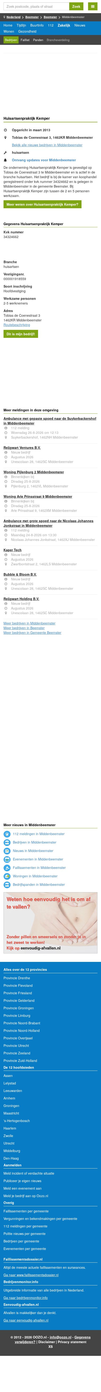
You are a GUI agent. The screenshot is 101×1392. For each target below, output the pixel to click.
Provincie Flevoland (18, 985)
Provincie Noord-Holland (22, 1030)
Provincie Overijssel (18, 1038)
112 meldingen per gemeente (25, 1226)
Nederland (13, 17)
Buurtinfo (37, 25)
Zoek (76, 6)
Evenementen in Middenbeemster (37, 859)
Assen (8, 1075)
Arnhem (9, 1098)
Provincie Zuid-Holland (20, 1060)
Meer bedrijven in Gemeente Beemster (32, 632)
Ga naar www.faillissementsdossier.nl (31, 1274)
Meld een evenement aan (23, 1188)
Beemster (32, 17)
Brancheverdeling (58, 40)
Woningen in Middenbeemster (35, 876)
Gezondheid (27, 31)
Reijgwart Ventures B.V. (22, 447)
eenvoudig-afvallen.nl (41, 948)
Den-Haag (11, 1158)
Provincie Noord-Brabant (22, 1023)
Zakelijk (64, 25)
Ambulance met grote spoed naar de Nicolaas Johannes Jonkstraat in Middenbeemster (48, 523)
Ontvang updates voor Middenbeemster (44, 160)
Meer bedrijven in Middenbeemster (29, 623)
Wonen (9, 31)
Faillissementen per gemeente (26, 1211)
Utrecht (9, 1143)
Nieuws (79, 25)
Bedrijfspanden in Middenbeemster (38, 884)
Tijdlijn (21, 25)
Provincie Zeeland (17, 1053)
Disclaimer (46, 1341)
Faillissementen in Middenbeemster (39, 867)
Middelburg (12, 1150)
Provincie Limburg (17, 1015)
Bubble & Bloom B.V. (20, 574)
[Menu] (92, 6)
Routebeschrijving (17, 324)
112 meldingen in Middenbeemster (38, 833)
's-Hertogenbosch (17, 1120)
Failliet (25, 40)
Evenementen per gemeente (25, 1248)
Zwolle (8, 1135)
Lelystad (10, 1083)
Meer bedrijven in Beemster (24, 627)
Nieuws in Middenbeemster (32, 850)
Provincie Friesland (18, 993)
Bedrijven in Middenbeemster (34, 842)
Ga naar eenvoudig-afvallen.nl (26, 1320)
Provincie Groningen (19, 1008)
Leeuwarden (13, 1090)
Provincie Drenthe (17, 978)
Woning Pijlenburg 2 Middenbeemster (34, 472)
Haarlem (10, 1128)
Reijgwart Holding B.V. (21, 598)
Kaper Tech (13, 550)
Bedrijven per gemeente (21, 1241)
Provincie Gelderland (19, 1000)
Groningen (11, 1105)
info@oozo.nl (60, 1337)
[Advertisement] (50, 85)
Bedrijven (11, 40)
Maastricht (11, 1113)
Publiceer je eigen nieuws (22, 1180)
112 (51, 25)
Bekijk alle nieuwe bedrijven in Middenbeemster (47, 145)
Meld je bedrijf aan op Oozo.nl (26, 1195)
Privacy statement (72, 1341)
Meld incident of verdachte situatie (29, 1173)
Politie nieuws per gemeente (25, 1233)
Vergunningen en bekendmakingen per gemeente (40, 1218)
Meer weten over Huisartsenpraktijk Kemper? (42, 204)
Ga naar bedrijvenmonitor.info (26, 1297)
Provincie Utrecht (16, 1045)
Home (8, 25)
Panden (38, 40)
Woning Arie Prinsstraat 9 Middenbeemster (38, 496)
